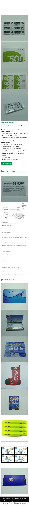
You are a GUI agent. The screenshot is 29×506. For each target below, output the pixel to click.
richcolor (14, 1)
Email (17, 505)
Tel (11, 505)
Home (5, 505)
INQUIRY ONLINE (6, 163)
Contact (23, 505)
